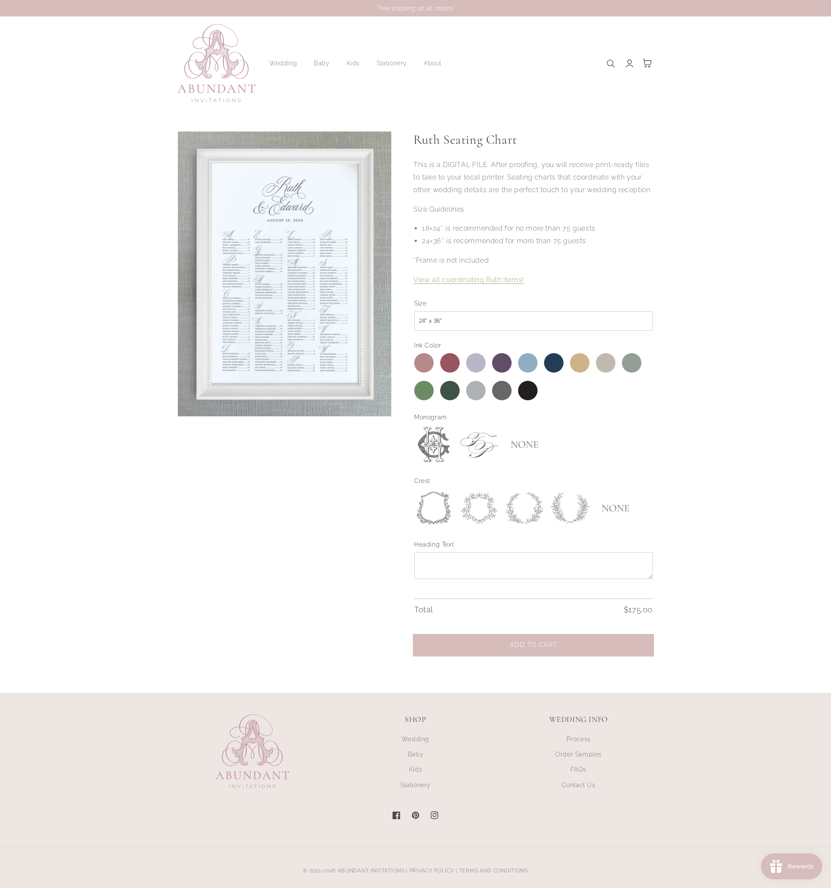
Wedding (415, 739)
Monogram (430, 417)
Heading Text (434, 544)
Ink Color (427, 345)
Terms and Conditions (493, 871)
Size (420, 303)
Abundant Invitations (371, 871)
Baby (415, 754)
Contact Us (579, 785)
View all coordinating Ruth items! (468, 280)
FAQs (578, 769)
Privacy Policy (431, 871)
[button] (286, 63)
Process (579, 739)
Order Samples (578, 754)
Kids (415, 769)
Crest (422, 480)
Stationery (415, 785)
